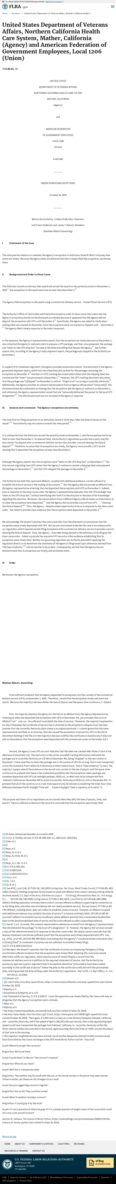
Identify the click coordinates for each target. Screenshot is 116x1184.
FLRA (18, 6)
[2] (3, 837)
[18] (4, 945)
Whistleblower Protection (61, 1177)
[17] (4, 924)
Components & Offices (41, 1143)
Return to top (9, 1136)
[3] (3, 841)
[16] (4, 888)
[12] (4, 873)
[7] (3, 855)
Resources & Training (16, 1150)
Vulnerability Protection (87, 1177)
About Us (20, 1143)
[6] (3, 852)
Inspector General (18, 1177)
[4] (3, 845)
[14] (4, 881)
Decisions (15, 13)
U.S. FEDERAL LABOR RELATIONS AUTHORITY (44, 1159)
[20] (4, 978)
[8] (3, 859)
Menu (112, 6)
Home (4, 13)
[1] (3, 834)
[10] (4, 866)
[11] (4, 870)
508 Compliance (9, 1180)
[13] (4, 877)
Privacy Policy (26, 1180)
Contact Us (38, 1150)
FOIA (4, 1177)
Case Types (63, 1143)
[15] (4, 884)
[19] (4, 949)
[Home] (5, 6)
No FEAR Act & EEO (38, 1177)
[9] (3, 863)
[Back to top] (109, 1177)
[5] (3, 848)
